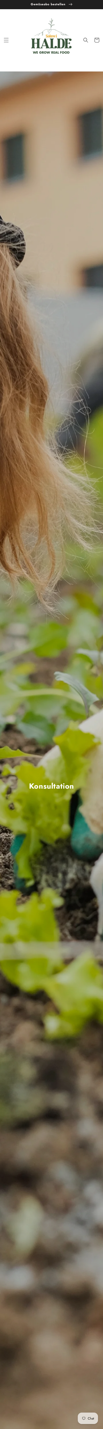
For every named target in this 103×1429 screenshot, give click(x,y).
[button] (6, 40)
